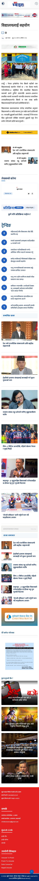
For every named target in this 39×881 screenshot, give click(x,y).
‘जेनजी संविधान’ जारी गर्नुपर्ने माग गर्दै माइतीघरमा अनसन (16, 516)
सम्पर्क (3, 843)
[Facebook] (32, 193)
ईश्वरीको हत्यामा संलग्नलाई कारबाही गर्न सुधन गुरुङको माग (18, 379)
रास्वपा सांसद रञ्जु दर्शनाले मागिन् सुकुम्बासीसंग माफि (19, 413)
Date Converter (6, 864)
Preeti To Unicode (7, 861)
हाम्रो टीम (4, 836)
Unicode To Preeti (7, 857)
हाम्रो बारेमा (4, 839)
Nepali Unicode (6, 867)
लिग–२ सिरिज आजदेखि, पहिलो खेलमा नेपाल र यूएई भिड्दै (19, 448)
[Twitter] (28, 193)
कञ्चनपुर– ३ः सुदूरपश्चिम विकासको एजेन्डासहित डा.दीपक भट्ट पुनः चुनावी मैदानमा (19, 482)
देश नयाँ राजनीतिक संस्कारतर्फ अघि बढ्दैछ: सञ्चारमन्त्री (18, 345)
